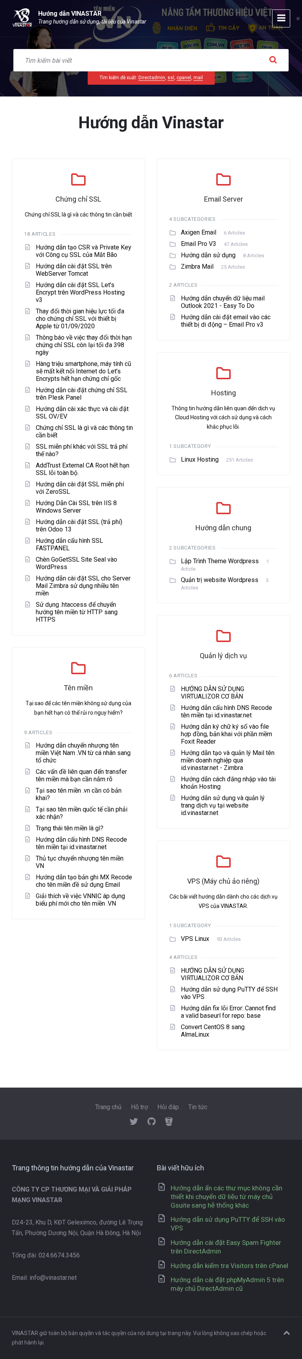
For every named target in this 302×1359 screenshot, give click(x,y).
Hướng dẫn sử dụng (208, 255)
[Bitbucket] (169, 1122)
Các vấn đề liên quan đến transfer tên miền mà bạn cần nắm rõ (81, 775)
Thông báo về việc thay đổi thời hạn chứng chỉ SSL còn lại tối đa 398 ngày (84, 345)
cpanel (184, 77)
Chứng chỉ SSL (78, 199)
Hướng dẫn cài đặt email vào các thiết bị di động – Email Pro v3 (226, 320)
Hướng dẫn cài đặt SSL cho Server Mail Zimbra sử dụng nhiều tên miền (83, 586)
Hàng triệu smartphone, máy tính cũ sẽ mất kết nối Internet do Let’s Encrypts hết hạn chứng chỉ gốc (83, 371)
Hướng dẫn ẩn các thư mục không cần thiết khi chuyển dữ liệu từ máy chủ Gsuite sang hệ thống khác (226, 1196)
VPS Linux (195, 938)
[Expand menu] (281, 18)
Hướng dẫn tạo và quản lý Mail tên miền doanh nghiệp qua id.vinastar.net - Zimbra (227, 760)
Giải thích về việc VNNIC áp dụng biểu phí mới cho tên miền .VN (80, 899)
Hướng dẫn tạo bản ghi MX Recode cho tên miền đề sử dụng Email (84, 880)
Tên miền (78, 688)
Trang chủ (108, 1107)
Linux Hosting (200, 459)
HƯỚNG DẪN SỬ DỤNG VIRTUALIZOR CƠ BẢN (212, 692)
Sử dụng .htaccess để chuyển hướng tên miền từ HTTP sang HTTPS (77, 612)
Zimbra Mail (197, 266)
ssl (171, 77)
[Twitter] (133, 1122)
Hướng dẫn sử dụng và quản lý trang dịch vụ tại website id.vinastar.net (223, 805)
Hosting (223, 393)
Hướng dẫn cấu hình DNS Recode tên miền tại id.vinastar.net (226, 711)
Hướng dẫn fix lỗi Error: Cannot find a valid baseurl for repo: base (228, 1011)
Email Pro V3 (198, 243)
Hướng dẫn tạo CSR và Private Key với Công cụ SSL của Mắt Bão (83, 251)
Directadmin (151, 77)
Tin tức (197, 1107)
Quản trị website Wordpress (219, 580)
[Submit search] (273, 60)
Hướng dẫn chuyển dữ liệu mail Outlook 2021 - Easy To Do (223, 302)
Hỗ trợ (139, 1107)
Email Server (223, 199)
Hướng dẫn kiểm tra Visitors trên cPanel (229, 1266)
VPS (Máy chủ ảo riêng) (223, 881)
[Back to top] (286, 1333)
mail (198, 77)
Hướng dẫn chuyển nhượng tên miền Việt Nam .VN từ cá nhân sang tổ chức (83, 753)
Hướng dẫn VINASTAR (69, 13)
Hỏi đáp (168, 1107)
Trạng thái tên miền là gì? (69, 828)
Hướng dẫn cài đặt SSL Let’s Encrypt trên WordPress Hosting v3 (80, 292)
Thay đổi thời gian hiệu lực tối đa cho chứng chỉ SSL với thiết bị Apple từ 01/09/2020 (80, 318)
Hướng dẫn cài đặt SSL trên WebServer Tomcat (74, 269)
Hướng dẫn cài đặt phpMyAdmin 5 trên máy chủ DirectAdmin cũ (227, 1284)
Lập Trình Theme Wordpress (220, 561)
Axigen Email (198, 232)
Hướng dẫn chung (223, 528)
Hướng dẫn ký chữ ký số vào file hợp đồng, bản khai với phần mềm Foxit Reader (226, 734)
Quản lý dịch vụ (223, 655)
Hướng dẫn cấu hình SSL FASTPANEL (69, 544)
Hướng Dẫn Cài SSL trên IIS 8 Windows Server (76, 506)
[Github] (151, 1122)
